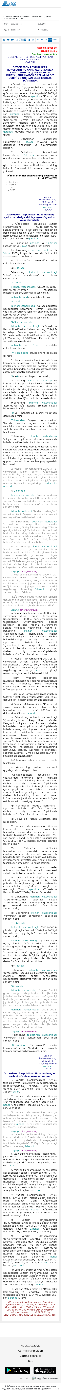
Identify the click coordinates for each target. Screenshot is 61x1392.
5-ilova (7, 253)
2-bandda (19, 490)
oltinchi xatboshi (38, 250)
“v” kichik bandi (20, 353)
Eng (41, 40)
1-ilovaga (30, 142)
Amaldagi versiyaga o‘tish (44, 54)
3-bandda (16, 282)
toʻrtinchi (52, 243)
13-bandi (38, 1284)
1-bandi (35, 1209)
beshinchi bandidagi (44, 521)
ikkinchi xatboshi (22, 511)
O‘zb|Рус (55, 40)
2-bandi (29, 1146)
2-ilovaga (30, 155)
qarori (34, 96)
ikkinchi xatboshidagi (43, 272)
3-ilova (24, 246)
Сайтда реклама (30, 1355)
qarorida (33, 238)
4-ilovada (19, 268)
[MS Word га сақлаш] (25, 40)
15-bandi (39, 670)
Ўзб (46, 40)
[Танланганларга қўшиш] (4, 40)
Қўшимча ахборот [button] (12, 30)
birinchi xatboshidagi (23, 306)
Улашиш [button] (44, 30)
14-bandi (19, 1265)
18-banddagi (18, 1045)
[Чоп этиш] (29, 40)
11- (20, 413)
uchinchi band (19, 297)
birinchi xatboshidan (43, 436)
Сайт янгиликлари (30, 1350)
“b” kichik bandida (21, 322)
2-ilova (44, 1262)
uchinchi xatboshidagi (43, 896)
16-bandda (17, 986)
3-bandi (21, 1124)
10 (12, 413)
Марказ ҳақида (31, 1345)
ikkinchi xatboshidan (24, 287)
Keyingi (15, 571)
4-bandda (17, 301)
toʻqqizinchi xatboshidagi (42, 1035)
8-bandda (19, 923)
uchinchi (35, 243)
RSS (30, 1361)
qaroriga (14, 114)
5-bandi (39, 589)
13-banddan (19, 420)
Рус (37, 40)
